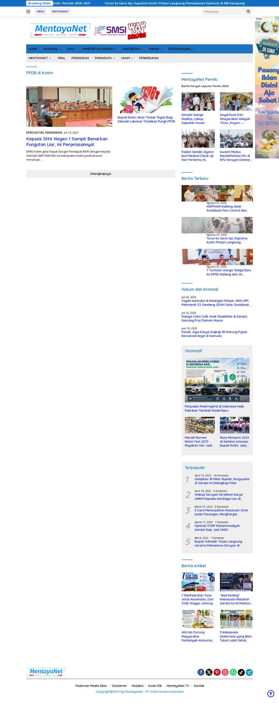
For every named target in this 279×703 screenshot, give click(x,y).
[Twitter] (209, 672)
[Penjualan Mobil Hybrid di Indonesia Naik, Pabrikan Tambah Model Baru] (217, 380)
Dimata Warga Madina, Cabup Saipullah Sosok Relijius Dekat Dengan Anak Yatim (197, 119)
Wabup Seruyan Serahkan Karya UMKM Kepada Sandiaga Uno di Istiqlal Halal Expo (219, 496)
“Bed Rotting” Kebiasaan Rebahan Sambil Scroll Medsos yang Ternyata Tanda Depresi (236, 599)
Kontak (199, 686)
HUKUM (154, 49)
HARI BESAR (131, 49)
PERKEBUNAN (149, 58)
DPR (70, 49)
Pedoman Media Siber (91, 686)
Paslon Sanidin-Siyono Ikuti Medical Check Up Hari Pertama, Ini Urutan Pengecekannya (198, 156)
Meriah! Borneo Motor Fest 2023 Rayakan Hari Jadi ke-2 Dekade (198, 442)
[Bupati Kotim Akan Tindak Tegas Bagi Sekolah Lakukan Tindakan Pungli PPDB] (146, 99)
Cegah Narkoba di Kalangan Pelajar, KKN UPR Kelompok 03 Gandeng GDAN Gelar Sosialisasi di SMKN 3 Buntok (217, 303)
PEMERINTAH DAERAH (98, 49)
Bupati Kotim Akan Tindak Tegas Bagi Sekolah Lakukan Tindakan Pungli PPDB (146, 119)
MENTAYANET (60, 11)
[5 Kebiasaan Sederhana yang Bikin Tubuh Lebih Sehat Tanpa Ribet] (236, 619)
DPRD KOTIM (35, 132)
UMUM (125, 58)
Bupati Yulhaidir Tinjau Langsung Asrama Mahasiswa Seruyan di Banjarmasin (218, 543)
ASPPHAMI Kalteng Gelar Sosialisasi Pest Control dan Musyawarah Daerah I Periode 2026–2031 (229, 208)
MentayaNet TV (178, 686)
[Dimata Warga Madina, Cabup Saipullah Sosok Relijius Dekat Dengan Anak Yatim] (198, 101)
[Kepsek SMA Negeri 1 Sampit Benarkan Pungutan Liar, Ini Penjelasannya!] (69, 106)
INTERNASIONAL (180, 49)
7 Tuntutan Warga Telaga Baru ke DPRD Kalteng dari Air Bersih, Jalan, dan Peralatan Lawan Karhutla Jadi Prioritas (229, 272)
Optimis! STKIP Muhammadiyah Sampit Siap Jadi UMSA (217, 528)
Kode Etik (155, 686)
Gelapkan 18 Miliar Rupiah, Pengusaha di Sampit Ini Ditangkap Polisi (222, 481)
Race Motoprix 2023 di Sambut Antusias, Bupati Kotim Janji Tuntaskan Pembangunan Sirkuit (234, 442)
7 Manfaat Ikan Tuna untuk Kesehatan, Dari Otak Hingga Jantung (198, 599)
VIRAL (61, 58)
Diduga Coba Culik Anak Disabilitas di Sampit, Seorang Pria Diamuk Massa (215, 318)
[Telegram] (249, 672)
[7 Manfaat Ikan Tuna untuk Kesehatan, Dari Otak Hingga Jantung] (198, 582)
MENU (40, 11)
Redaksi (137, 686)
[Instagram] (225, 672)
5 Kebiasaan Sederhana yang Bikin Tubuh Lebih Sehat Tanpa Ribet (236, 636)
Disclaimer (119, 686)
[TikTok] (241, 672)
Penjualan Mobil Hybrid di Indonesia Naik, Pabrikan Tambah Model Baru (214, 408)
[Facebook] (200, 672)
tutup (259, 18)
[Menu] (29, 11)
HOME (33, 49)
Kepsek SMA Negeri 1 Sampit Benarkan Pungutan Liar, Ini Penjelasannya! (66, 141)
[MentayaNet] (60, 30)
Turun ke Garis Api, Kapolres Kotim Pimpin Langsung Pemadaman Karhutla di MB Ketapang (148, 3)
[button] (248, 11)
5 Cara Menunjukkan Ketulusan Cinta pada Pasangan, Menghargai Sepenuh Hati (221, 512)
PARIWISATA (103, 58)
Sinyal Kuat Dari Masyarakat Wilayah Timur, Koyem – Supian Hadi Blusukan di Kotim (235, 119)
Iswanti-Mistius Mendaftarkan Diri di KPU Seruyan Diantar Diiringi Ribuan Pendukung (235, 156)
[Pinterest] (217, 672)
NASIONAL (50, 49)
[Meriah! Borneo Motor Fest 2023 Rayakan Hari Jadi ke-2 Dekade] (199, 425)
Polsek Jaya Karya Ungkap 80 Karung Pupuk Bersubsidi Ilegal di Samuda (214, 334)
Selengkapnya (100, 174)
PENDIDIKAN (80, 58)
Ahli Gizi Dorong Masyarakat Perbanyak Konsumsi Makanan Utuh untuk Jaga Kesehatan (197, 636)
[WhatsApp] (233, 672)
